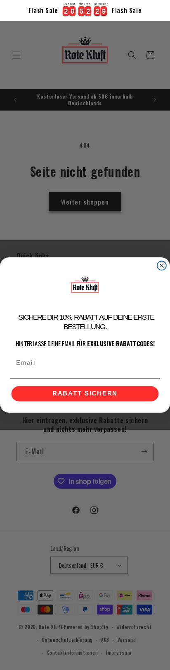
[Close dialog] (161, 265)
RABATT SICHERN (85, 393)
